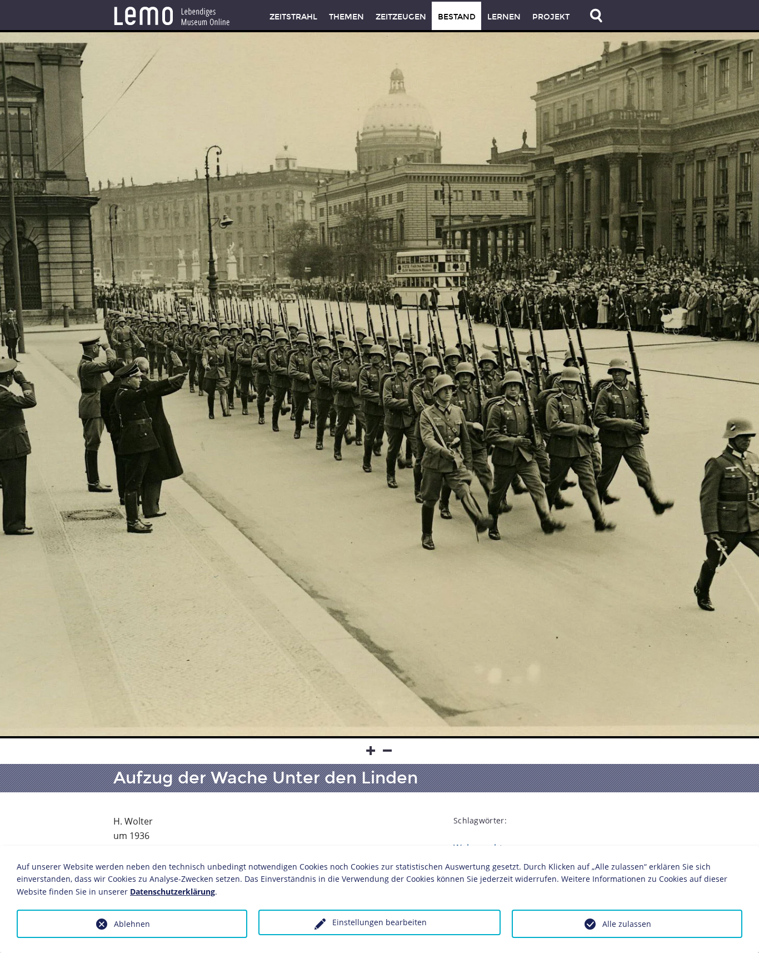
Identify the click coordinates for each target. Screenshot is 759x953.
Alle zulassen (626, 924)
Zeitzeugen (401, 17)
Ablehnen (132, 924)
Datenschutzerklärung (172, 891)
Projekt (551, 17)
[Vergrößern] (371, 751)
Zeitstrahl (293, 17)
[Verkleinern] (387, 751)
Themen (346, 17)
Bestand (457, 17)
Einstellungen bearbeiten (379, 922)
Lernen (504, 17)
